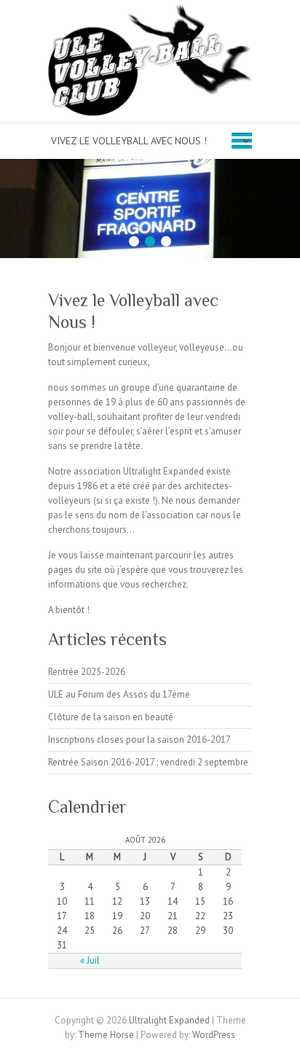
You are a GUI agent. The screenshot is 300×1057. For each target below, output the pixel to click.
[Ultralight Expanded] (150, 63)
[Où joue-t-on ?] (150, 166)
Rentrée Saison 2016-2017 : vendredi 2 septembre (148, 762)
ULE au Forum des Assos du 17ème (119, 694)
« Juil (90, 960)
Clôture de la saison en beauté (110, 717)
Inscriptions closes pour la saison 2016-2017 (139, 739)
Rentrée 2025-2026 (86, 672)
